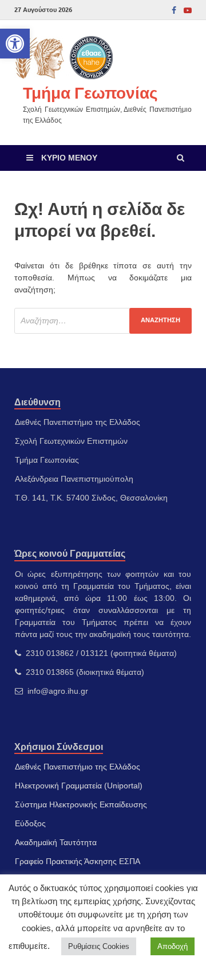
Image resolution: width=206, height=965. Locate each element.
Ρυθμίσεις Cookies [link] (98, 946)
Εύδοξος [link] (30, 823)
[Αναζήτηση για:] (103, 321)
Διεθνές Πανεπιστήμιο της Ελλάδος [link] (77, 766)
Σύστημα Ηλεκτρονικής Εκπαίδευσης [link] (81, 804)
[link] (15, 43)
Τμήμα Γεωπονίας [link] (90, 92)
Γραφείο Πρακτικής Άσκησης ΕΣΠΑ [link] (77, 861)
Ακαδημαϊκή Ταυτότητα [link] (56, 842)
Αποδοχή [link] (172, 946)
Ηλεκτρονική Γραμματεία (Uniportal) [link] (78, 785)
